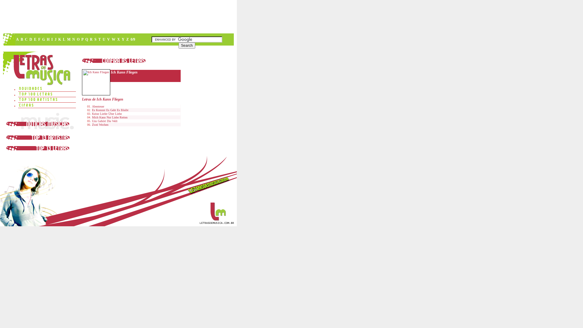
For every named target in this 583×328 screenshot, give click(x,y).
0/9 (133, 39)
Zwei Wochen (100, 124)
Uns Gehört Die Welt (105, 121)
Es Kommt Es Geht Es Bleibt (110, 110)
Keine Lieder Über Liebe (107, 113)
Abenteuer (98, 106)
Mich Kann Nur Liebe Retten (110, 117)
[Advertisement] (118, 16)
